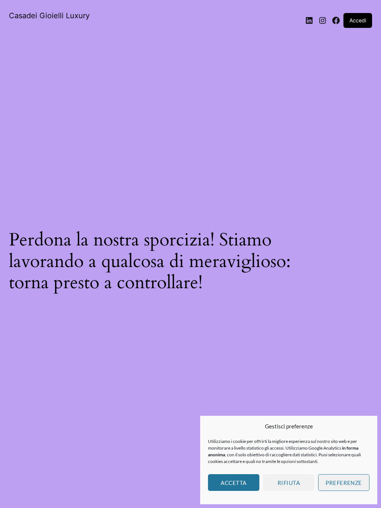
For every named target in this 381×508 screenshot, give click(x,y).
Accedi (357, 20)
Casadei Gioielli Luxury (49, 15)
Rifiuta (289, 482)
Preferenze (344, 482)
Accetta (233, 482)
